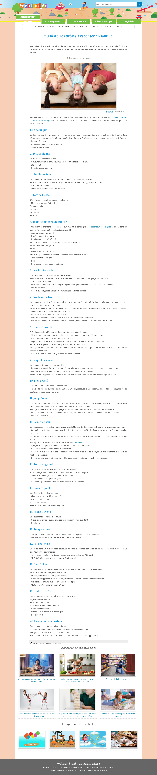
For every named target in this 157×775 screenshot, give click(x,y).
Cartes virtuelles (78, 21)
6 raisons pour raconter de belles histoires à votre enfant (36, 680)
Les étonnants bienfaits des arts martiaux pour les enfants (36, 714)
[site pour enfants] (33, 5)
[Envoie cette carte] (31, 748)
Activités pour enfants (28, 19)
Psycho (80, 26)
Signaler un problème (85, 770)
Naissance (39, 26)
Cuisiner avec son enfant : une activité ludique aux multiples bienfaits (77, 680)
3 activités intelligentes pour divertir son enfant (118, 714)
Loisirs (68, 26)
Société (104, 26)
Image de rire (110, 111)
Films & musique (104, 21)
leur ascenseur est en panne (99, 226)
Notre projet (61, 770)
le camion (78, 442)
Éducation (55, 26)
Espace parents (53, 21)
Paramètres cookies (100, 770)
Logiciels (129, 21)
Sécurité (118, 26)
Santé (92, 26)
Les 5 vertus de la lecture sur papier (118, 679)
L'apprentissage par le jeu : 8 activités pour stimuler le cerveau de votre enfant (77, 714)
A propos (53, 770)
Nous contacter (71, 770)
